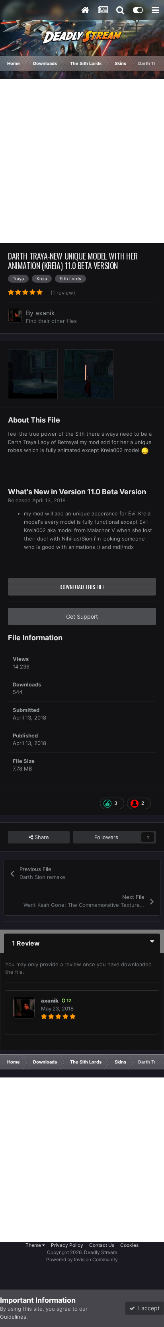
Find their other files (51, 321)
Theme (33, 1245)
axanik (45, 313)
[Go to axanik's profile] (14, 315)
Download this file (82, 586)
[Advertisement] (82, 161)
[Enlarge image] (145, 450)
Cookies (129, 1245)
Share (41, 837)
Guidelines (13, 1316)
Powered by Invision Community (82, 1259)
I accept (147, 1308)
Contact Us (101, 1245)
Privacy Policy (67, 1245)
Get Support (82, 616)
